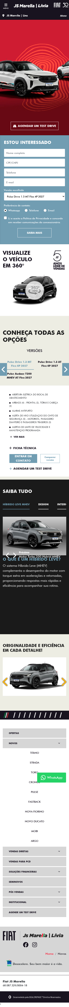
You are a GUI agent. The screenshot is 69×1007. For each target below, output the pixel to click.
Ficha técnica (24, 448)
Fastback (34, 801)
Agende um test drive (22, 912)
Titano (34, 752)
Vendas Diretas (18, 851)
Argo (34, 840)
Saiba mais (34, 232)
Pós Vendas (16, 892)
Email (51, 210)
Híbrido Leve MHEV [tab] (16, 504)
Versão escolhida (14, 190)
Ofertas (14, 733)
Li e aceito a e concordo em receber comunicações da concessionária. (35, 220)
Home (49, 953)
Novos (13, 743)
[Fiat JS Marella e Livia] (31, 5)
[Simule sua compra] (43, 944)
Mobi (34, 831)
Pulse (34, 791)
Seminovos (16, 881)
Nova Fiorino (34, 811)
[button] (8, 555)
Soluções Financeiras (23, 871)
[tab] (19, 364)
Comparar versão (50, 458)
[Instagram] (34, 944)
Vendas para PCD (20, 861)
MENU (5, 8)
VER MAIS (18, 436)
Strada (34, 762)
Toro (34, 772)
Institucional (17, 902)
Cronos (34, 782)
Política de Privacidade (36, 218)
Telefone (34, 210)
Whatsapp (14, 210)
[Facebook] (25, 944)
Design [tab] (43, 504)
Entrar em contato (23, 458)
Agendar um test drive (37, 126)
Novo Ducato (34, 821)
